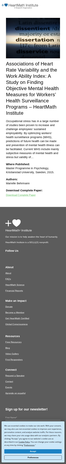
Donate (8, 301)
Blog (7, 342)
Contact (9, 375)
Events (8, 381)
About (8, 267)
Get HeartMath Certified (16, 312)
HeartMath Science (14, 279)
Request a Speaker (14, 370)
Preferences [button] (19, 445)
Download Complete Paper (22, 189)
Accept (33, 451)
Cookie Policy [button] (15, 442)
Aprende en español (15, 387)
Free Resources (12, 336)
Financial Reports (13, 285)
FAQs (8, 273)
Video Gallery (11, 348)
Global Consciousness (16, 318)
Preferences (33, 457)
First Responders (13, 354)
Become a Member (14, 306)
